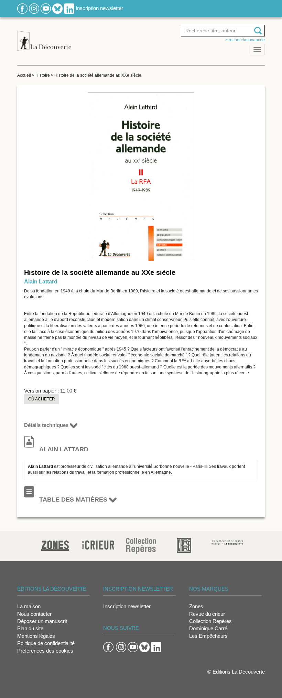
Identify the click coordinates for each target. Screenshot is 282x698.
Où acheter (41, 399)
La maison (29, 606)
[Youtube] (46, 8)
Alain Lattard (40, 281)
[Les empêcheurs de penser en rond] (227, 542)
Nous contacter (34, 614)
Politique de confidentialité (46, 643)
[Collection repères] (141, 545)
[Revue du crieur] (98, 544)
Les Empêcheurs (208, 636)
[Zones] (55, 545)
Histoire (42, 75)
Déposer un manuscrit (42, 621)
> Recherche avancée (245, 39)
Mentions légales (36, 636)
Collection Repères (210, 621)
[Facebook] (22, 8)
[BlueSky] (57, 8)
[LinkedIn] (69, 8)
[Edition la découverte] (44, 37)
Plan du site (30, 628)
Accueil (24, 75)
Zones (196, 606)
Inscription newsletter (99, 8)
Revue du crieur (207, 614)
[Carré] (184, 545)
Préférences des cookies (45, 651)
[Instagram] (34, 8)
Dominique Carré (208, 628)
